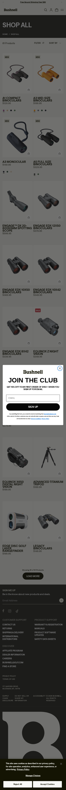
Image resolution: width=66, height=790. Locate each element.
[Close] (61, 763)
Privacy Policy (23, 769)
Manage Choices (33, 775)
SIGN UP (33, 407)
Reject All (18, 784)
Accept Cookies (47, 784)
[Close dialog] (60, 368)
